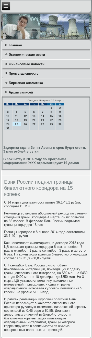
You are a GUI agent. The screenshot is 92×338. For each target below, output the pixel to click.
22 (51, 120)
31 (7, 128)
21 (42, 120)
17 (7, 120)
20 (34, 120)
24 (7, 124)
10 (7, 116)
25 (16, 124)
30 (60, 124)
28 (42, 124)
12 (25, 116)
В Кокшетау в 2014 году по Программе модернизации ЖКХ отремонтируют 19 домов (41, 161)
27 (34, 124)
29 (51, 124)
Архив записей (21, 92)
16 (60, 116)
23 (60, 120)
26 (25, 124)
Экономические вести (27, 55)
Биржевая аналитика (26, 83)
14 (42, 116)
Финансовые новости (26, 64)
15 (51, 116)
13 (34, 116)
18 (16, 120)
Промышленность (24, 73)
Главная (15, 45)
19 (25, 120)
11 (16, 116)
